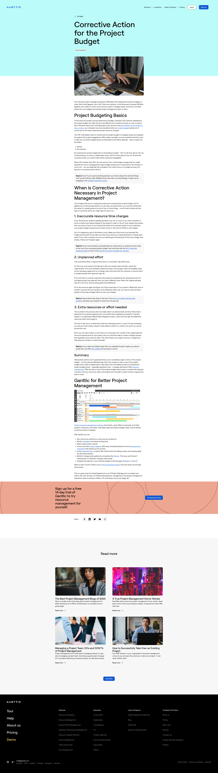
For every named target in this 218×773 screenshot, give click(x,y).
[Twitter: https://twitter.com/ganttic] (13, 762)
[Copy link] (105, 519)
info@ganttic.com (22, 761)
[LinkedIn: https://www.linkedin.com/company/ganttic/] (8, 762)
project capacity (95, 446)
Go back (80, 16)
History (116, 456)
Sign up (203, 7)
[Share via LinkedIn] (89, 519)
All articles (109, 679)
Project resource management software (89, 425)
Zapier (127, 461)
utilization (86, 441)
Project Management (80, 50)
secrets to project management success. (114, 251)
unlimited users (87, 451)
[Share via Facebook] (84, 519)
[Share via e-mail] (100, 519)
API (136, 461)
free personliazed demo (111, 465)
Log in (192, 7)
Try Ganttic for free (154, 498)
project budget (123, 128)
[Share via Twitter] (95, 519)
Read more (59, 610)
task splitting (96, 349)
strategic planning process (97, 181)
